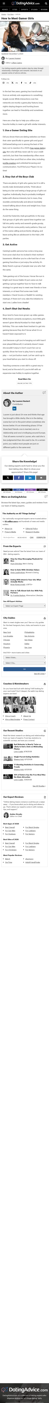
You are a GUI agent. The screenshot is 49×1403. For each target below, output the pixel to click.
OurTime (8, 862)
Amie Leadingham (17, 572)
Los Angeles (8, 636)
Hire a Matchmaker (12, 719)
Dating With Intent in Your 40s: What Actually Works (25, 580)
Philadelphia (29, 632)
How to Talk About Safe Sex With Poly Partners (26, 591)
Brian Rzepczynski (17, 584)
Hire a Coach (10, 716)
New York (7, 632)
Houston (6, 643)
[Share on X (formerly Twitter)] (8, 477)
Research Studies (32, 531)
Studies (34, 9)
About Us (8, 528)
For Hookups (10, 834)
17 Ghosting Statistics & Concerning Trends (29, 765)
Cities (14, 9)
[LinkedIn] (14, 408)
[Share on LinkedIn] (30, 477)
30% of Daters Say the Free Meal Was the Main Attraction (29, 775)
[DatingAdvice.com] (25, 3)
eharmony (29, 858)
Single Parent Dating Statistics (26, 756)
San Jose (28, 647)
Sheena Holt (19, 759)
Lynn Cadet (18, 751)
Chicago (6, 639)
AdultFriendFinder (32, 862)
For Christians (10, 849)
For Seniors (30, 834)
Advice (5, 9)
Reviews (44, 9)
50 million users (11, 521)
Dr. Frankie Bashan (17, 595)
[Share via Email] (41, 477)
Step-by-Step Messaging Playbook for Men (26, 560)
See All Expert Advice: (12, 601)
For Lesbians (30, 830)
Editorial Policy (32, 528)
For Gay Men (10, 830)
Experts (24, 9)
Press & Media (10, 531)
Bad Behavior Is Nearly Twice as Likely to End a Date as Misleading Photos (28, 746)
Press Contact (29, 719)
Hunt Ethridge (16, 563)
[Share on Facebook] (19, 477)
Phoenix (6, 647)
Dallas (26, 643)
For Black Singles (32, 827)
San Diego (28, 639)
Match (7, 858)
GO (24, 669)
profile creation (9, 163)
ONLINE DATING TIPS (24, 383)
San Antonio (29, 636)
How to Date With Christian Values (24, 570)
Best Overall (10, 827)
